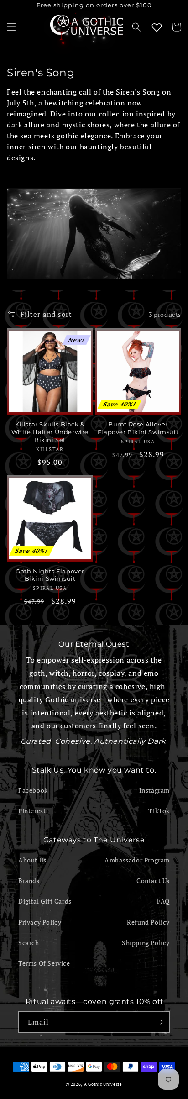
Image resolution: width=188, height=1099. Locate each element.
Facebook (33, 790)
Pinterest (32, 810)
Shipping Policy (146, 942)
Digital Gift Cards (45, 901)
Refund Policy (148, 922)
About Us (32, 860)
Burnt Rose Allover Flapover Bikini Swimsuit (138, 428)
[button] (11, 27)
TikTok (159, 810)
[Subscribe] (159, 1022)
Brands (29, 880)
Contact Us (153, 880)
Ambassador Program (137, 860)
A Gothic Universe (103, 1084)
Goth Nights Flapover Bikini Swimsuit (50, 575)
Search (28, 942)
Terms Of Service (44, 963)
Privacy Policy (39, 922)
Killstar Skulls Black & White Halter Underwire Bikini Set (50, 432)
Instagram (154, 790)
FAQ (163, 901)
